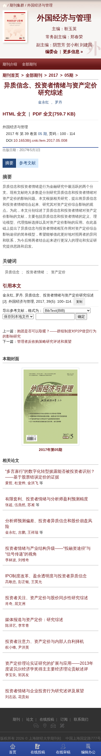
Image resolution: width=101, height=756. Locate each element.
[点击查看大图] (50, 406)
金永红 (43, 102)
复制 (79, 301)
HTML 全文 (14, 114)
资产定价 (58, 272)
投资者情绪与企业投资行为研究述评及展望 (44, 691)
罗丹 (58, 102)
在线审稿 (63, 752)
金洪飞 (32, 483)
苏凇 (31, 505)
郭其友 (23, 675)
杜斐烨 (20, 483)
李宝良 (10, 675)
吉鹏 (21, 532)
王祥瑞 (32, 532)
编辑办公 (88, 752)
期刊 (16, 719)
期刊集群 (17, 5)
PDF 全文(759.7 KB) (54, 114)
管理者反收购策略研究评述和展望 (44, 341)
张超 (8, 505)
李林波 (10, 560)
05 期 (42, 134)
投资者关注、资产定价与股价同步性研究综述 (46, 598)
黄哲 (8, 483)
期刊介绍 (10, 64)
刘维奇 (23, 560)
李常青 (23, 625)
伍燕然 (20, 505)
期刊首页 (11, 75)
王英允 (36, 582)
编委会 (51, 51)
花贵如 (23, 697)
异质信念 (12, 272)
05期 (68, 75)
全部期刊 (29, 64)
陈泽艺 (10, 625)
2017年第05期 (50, 450)
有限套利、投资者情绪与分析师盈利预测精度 (46, 499)
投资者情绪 (35, 272)
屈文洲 (20, 604)
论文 (29, 719)
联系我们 (81, 719)
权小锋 (10, 647)
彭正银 (23, 582)
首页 (12, 752)
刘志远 (10, 697)
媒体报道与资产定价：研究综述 (34, 619)
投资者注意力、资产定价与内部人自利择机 (44, 641)
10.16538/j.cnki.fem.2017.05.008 (40, 140)
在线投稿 (47, 719)
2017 (53, 75)
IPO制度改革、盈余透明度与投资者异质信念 (46, 576)
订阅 (64, 719)
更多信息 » (73, 51)
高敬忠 (10, 582)
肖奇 (8, 604)
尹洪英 (23, 647)
